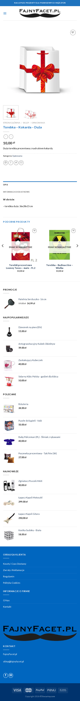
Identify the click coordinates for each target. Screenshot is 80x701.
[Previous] (9, 65)
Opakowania (38, 123)
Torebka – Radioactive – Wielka (59, 266)
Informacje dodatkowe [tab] (16, 192)
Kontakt (7, 606)
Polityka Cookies (11, 582)
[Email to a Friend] (21, 162)
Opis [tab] (5, 185)
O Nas (6, 600)
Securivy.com (48, 696)
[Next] (70, 65)
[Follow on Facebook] (5, 675)
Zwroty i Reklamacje (13, 570)
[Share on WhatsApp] (5, 162)
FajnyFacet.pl (10, 654)
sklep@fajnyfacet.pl (13, 661)
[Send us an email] (10, 675)
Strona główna (11, 123)
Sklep (26, 123)
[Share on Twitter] (16, 162)
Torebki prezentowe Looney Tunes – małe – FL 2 (20, 266)
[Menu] (5, 13)
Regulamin (8, 576)
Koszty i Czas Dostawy (14, 563)
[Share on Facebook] (10, 162)
